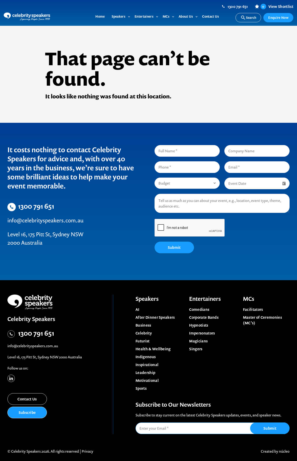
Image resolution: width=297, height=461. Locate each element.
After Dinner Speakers (155, 317)
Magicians (198, 341)
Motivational (147, 380)
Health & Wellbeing (153, 348)
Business (143, 325)
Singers (195, 348)
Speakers (147, 298)
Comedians (199, 309)
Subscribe (27, 412)
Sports (141, 388)
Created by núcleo (275, 451)
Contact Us (27, 399)
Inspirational (147, 364)
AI (137, 309)
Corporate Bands (204, 317)
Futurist (143, 341)
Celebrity (144, 333)
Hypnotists (198, 325)
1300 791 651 (238, 6)
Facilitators (253, 309)
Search (251, 17)
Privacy (87, 451)
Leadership (145, 372)
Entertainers (205, 298)
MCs (248, 298)
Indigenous (146, 356)
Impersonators (202, 333)
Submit (174, 247)
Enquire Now (278, 17)
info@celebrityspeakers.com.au (45, 220)
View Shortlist (277, 6)
